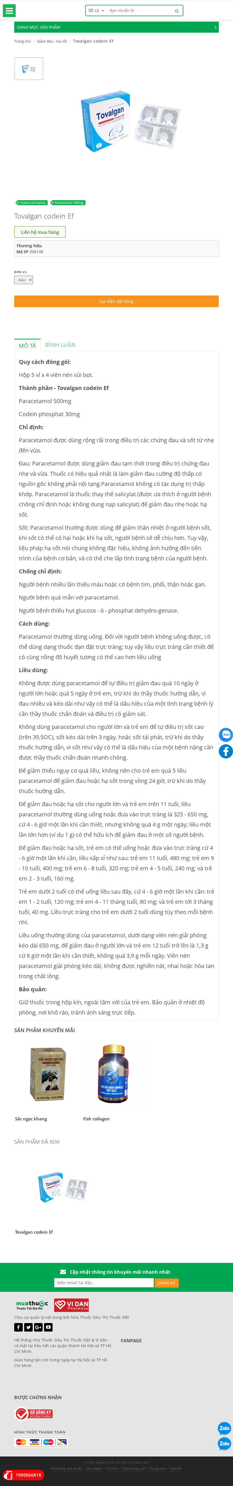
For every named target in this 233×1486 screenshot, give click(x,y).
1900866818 (28, 1475)
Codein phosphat (32, 202)
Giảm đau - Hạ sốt (52, 41)
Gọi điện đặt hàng (116, 301)
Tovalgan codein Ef (34, 1232)
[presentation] (27, 345)
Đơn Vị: (20, 272)
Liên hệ (175, 1468)
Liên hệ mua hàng (40, 232)
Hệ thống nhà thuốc (66, 1468)
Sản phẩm (94, 1468)
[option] (28, 70)
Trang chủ (22, 41)
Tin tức (112, 1468)
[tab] (27, 345)
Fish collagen (96, 1119)
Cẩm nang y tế (133, 1468)
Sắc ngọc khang (31, 1119)
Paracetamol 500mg (69, 202)
